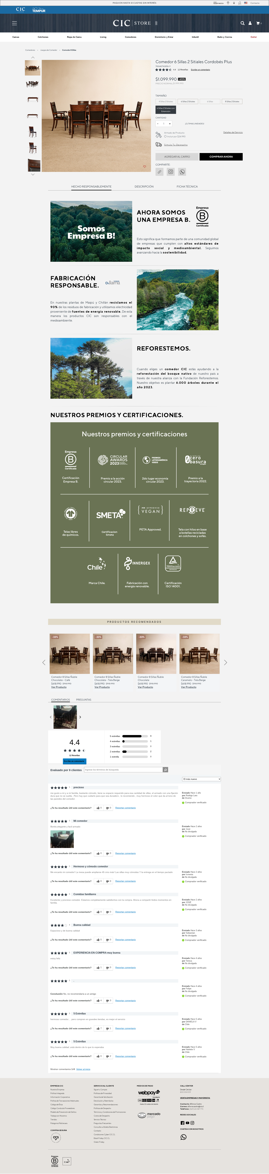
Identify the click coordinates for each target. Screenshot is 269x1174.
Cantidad (161, 118)
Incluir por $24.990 (176, 136)
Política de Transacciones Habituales (64, 1101)
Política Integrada (57, 1093)
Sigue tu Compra (100, 1090)
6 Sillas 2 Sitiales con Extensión (166, 109)
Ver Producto (58, 687)
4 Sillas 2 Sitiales (166, 101)
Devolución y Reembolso (103, 1101)
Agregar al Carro (177, 156)
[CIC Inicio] (132, 23)
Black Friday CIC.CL (102, 1138)
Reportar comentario (125, 807)
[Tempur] (39, 10)
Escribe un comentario (200, 70)
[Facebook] (182, 1122)
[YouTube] (187, 1122)
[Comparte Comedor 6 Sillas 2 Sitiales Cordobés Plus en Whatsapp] (183, 171)
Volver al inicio (83, 1069)
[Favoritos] (144, 166)
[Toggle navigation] (14, 23)
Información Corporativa (60, 1097)
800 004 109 (185, 1092)
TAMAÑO (161, 95)
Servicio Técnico (100, 1119)
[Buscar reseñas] (165, 769)
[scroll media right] (80, 717)
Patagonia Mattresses (58, 1123)
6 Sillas (210, 101)
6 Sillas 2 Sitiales (188, 101)
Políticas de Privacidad (103, 1093)
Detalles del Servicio (233, 132)
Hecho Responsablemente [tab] (91, 186)
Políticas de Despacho (102, 1108)
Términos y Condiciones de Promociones (110, 1112)
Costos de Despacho (102, 1116)
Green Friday (99, 1142)
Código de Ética (56, 1104)
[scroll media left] (51, 717)
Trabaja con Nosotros (58, 1116)
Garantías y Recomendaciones (106, 1104)
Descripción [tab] (144, 186)
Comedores (30, 50)
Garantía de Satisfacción (103, 1097)
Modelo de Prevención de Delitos (63, 1112)
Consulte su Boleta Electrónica (106, 1127)
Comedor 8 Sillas (69, 50)
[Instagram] (192, 1122)
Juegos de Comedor (48, 50)
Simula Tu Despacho (176, 145)
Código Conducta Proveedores (62, 1108)
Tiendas (53, 1119)
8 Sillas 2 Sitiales (232, 101)
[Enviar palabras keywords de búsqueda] (242, 23)
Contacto (97, 1131)
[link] (254, 37)
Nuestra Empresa (57, 1090)
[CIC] (20, 10)
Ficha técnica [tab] (187, 186)
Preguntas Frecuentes (102, 1123)
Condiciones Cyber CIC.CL (104, 1134)
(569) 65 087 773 (196, 1109)
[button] (250, 23)
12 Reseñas (183, 70)
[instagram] (172, 171)
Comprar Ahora (221, 156)
